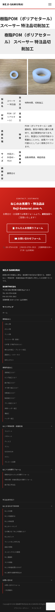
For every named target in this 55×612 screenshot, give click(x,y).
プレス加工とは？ (11, 403)
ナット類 (8, 334)
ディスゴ (8, 441)
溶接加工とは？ (10, 372)
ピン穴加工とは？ (11, 377)
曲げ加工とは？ (10, 383)
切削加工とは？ (10, 393)
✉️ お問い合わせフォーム (27, 238)
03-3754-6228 (11, 293)
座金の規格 (8, 547)
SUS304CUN (9, 451)
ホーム (5, 312)
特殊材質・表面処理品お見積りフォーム (18, 479)
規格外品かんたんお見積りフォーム (17, 474)
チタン (7, 457)
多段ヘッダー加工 (11, 408)
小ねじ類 (8, 324)
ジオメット (8, 436)
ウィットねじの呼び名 (12, 542)
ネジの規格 (8, 562)
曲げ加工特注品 (10, 485)
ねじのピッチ (9, 537)
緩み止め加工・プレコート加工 (15, 349)
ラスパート (8, 431)
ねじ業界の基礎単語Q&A (13, 572)
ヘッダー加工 (9, 418)
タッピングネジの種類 (12, 552)
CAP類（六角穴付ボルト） (14, 344)
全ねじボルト (9, 360)
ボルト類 (8, 329)
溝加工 (7, 413)
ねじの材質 (8, 511)
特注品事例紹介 (8, 500)
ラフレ (7, 446)
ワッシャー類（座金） (12, 339)
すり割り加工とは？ (11, 388)
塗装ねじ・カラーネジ (12, 355)
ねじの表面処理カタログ (13, 567)
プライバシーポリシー (21, 608)
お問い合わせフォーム (12, 585)
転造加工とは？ (10, 398)
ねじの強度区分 (10, 516)
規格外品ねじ (8, 367)
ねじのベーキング (11, 526)
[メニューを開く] (49, 4)
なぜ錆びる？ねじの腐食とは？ (15, 531)
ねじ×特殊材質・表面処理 (13, 426)
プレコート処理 (10, 462)
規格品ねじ (7, 319)
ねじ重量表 (8, 557)
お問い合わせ (8, 580)
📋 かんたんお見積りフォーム (27, 228)
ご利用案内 (8, 590)
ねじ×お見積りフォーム (12, 469)
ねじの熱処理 (9, 521)
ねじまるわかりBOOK (11, 506)
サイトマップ (36, 608)
